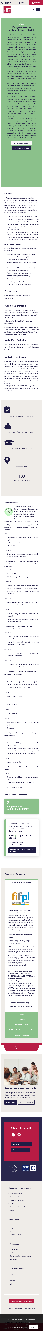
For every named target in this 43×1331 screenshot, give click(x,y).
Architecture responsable (18, 1207)
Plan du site (18, 1309)
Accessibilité (14, 1259)
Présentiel (13, 1225)
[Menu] (37, 9)
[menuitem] (7, 2)
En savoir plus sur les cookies (22, 1323)
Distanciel (13, 1228)
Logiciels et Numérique (17, 1200)
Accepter (33, 1327)
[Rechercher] (32, 9)
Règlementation (15, 1197)
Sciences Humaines (16, 1194)
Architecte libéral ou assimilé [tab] (21, 883)
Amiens (12, 1281)
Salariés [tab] (21, 1014)
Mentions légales (29, 1309)
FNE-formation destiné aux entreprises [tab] (21, 1030)
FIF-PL (25, 910)
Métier (12, 1203)
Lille (11, 1284)
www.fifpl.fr (14, 1006)
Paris (11, 1274)
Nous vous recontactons (8, 2)
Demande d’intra (15, 1235)
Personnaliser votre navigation (17, 1327)
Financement (14, 1249)
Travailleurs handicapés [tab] (21, 1035)
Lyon (11, 1277)
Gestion (12, 1210)
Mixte (11, 1231)
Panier (22, 2)
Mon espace (37, 2)
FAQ (11, 1253)
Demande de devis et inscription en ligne (21, 850)
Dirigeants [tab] (21, 1019)
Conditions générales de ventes (20, 1256)
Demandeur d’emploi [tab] (21, 1025)
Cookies (10, 1309)
